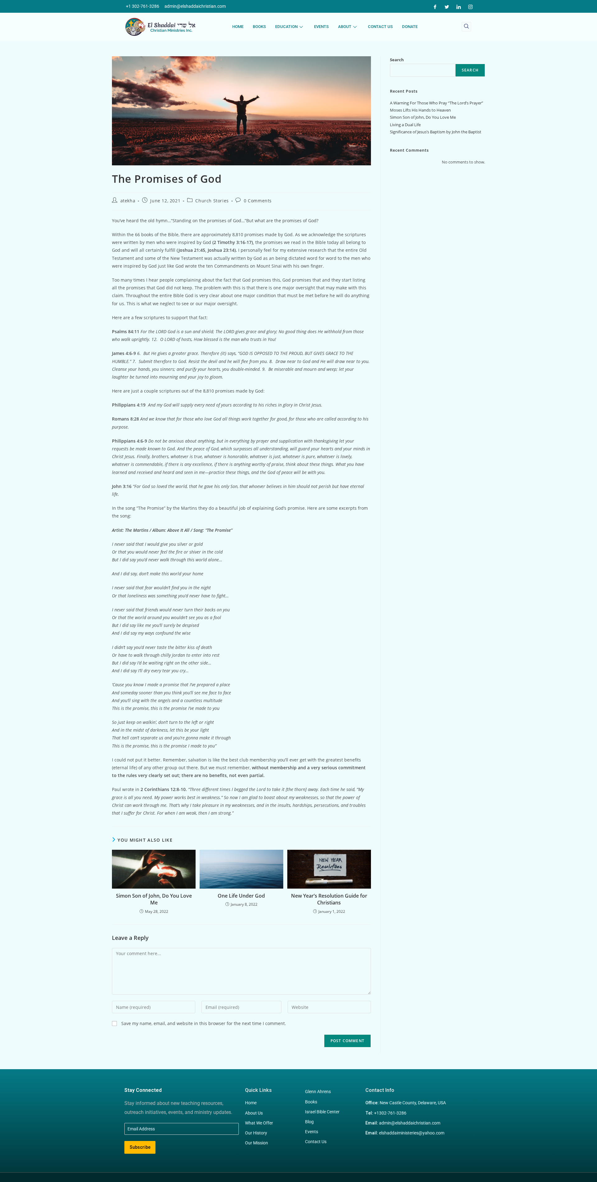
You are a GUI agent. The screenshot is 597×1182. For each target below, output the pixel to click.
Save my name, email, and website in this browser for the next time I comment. (203, 1023)
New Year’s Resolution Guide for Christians (329, 899)
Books (259, 26)
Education (286, 26)
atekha (128, 201)
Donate (410, 26)
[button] (466, 26)
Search (397, 59)
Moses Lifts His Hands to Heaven (420, 110)
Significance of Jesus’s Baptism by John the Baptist (435, 132)
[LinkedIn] (458, 6)
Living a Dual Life (405, 124)
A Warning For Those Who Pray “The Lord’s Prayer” (436, 103)
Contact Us (380, 26)
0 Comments (258, 201)
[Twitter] (447, 6)
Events (321, 26)
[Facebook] (435, 6)
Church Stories (212, 201)
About (344, 26)
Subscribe (140, 1147)
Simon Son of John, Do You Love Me (154, 899)
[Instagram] (470, 6)
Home (237, 26)
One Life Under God (241, 895)
